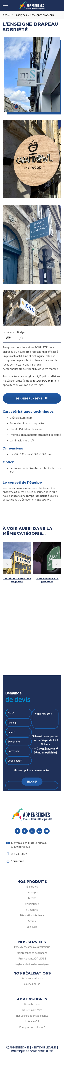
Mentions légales (44, 1047)
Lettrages (32, 892)
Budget (21, 332)
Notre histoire (32, 1004)
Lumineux (8, 332)
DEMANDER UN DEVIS (29, 398)
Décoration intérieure (32, 915)
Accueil (7, 15)
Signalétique (32, 904)
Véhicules (32, 926)
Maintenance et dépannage (32, 952)
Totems (32, 898)
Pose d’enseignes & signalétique (32, 947)
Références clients (32, 978)
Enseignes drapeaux (42, 15)
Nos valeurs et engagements (32, 1015)
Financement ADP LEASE (32, 958)
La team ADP (32, 1021)
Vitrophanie (32, 909)
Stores (32, 921)
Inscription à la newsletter (33, 770)
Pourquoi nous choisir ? (32, 1027)
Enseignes (20, 15)
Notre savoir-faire (32, 1010)
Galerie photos (32, 984)
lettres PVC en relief (45, 380)
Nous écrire (17, 861)
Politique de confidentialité (32, 1051)
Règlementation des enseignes (32, 964)
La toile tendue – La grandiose (47, 580)
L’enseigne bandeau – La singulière (17, 580)
